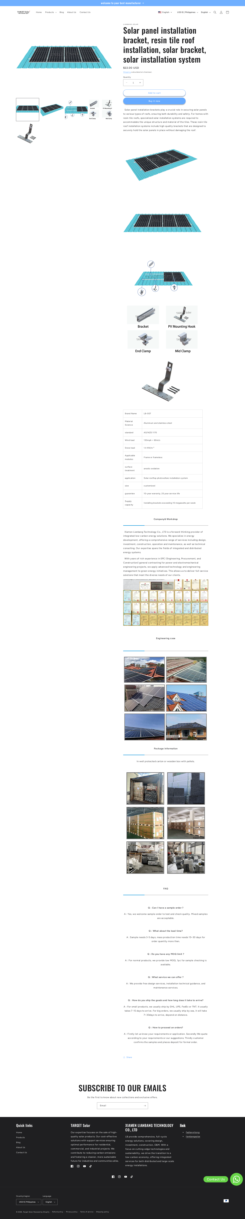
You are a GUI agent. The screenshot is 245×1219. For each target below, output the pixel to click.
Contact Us (21, 1152)
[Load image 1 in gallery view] (27, 109)
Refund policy (57, 1212)
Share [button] (129, 1057)
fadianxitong (192, 1132)
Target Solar (28, 1212)
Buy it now (154, 101)
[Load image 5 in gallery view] (27, 134)
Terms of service (86, 1212)
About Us (20, 1147)
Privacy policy (72, 1212)
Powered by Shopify (41, 1212)
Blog (18, 1142)
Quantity (127, 77)
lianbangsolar (193, 1136)
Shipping (127, 72)
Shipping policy (102, 1212)
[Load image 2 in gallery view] (51, 109)
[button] (51, 12)
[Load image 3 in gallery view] (76, 109)
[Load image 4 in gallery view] (100, 109)
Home (19, 1132)
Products (20, 1137)
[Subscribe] (145, 1105)
